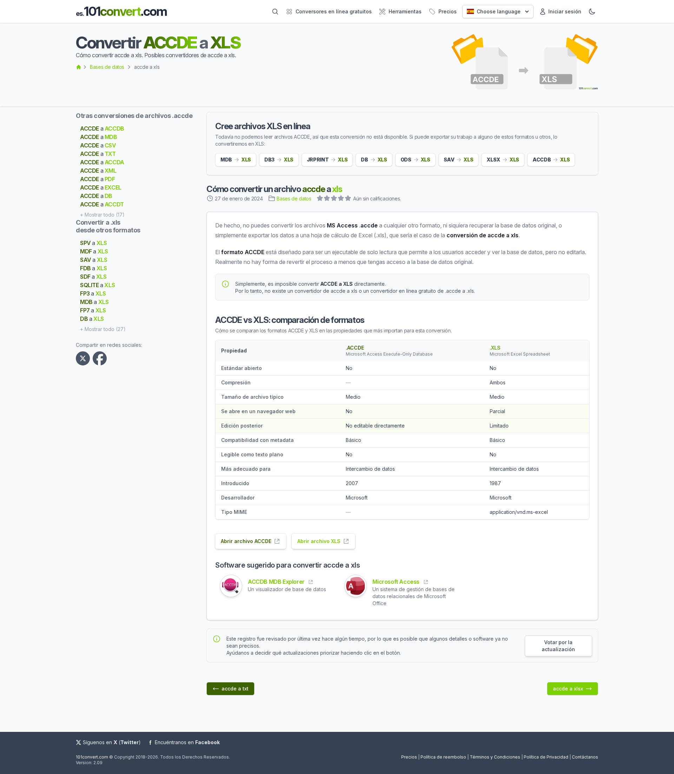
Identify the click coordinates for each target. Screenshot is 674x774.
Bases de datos (107, 67)
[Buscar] (275, 11)
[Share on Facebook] (101, 358)
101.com (121, 11)
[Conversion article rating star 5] (348, 199)
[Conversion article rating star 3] (334, 199)
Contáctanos (585, 757)
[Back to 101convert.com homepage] (78, 67)
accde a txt (235, 689)
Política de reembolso (443, 757)
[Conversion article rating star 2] (327, 199)
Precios (409, 757)
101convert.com (92, 757)
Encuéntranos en (187, 742)
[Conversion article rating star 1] (320, 199)
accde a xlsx (568, 689)
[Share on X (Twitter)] (84, 358)
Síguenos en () (112, 742)
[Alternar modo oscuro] (592, 11)
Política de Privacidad (546, 757)
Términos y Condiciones (495, 757)
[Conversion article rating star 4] (341, 199)
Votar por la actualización (558, 645)
